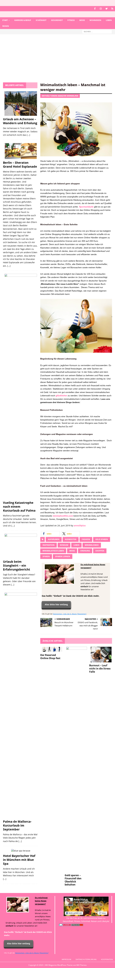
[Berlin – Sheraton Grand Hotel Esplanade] (20, 151)
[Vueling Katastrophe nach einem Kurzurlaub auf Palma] (20, 386)
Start (5, 20)
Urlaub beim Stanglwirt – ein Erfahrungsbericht (16, 565)
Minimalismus (92, 545)
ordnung (85, 550)
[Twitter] (106, 8)
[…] (8, 265)
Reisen (5, 26)
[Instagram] (100, 8)
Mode (82, 20)
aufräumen (53, 539)
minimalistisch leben (53, 550)
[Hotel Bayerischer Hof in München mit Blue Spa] (20, 850)
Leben (109, 20)
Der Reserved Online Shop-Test (50, 656)
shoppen (99, 550)
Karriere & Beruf (22, 20)
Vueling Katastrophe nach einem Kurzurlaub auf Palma (19, 506)
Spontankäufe (86, 207)
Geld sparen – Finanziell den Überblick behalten (73, 880)
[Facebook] (94, 8)
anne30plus (80, 525)
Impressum (66, 959)
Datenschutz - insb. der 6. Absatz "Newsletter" (69, 614)
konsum (64, 545)
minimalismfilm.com (63, 516)
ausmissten (70, 539)
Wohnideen (95, 20)
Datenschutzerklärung (86, 959)
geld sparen (101, 539)
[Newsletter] (112, 8)
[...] (28, 134)
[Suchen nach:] (97, 31)
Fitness (71, 20)
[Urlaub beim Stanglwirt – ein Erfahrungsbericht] (20, 546)
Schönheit (41, 20)
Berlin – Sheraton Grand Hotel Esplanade (20, 165)
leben (76, 545)
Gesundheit (57, 20)
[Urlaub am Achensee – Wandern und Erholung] (20, 103)
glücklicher (61, 395)
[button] (50, 533)
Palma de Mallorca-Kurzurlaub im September (17, 825)
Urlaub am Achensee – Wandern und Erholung (20, 121)
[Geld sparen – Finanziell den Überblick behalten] (76, 759)
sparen (46, 556)
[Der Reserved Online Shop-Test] (52, 649)
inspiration (49, 545)
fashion (86, 539)
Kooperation (107, 959)
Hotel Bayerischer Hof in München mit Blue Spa (19, 860)
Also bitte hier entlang (56, 604)
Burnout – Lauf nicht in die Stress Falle (100, 668)
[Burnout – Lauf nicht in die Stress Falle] (101, 654)
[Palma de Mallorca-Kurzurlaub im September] (20, 705)
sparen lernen (62, 556)
